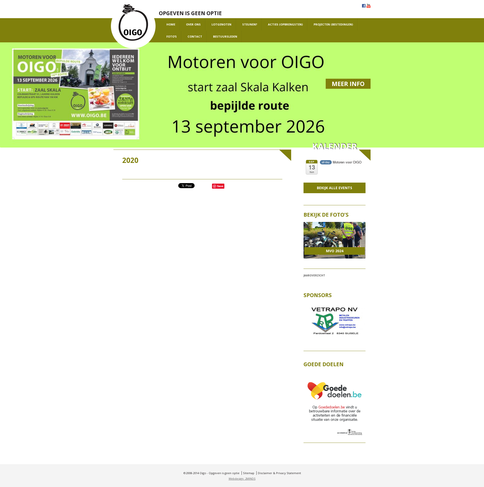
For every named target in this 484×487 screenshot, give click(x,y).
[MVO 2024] (334, 240)
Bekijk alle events (334, 187)
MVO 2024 (334, 250)
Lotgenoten (221, 24)
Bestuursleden (225, 36)
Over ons (193, 24)
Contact (195, 36)
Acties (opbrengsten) (285, 24)
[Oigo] (133, 26)
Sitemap (248, 473)
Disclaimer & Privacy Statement (279, 473)
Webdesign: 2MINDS (242, 478)
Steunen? (249, 24)
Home (170, 24)
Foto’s (171, 36)
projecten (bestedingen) (333, 24)
